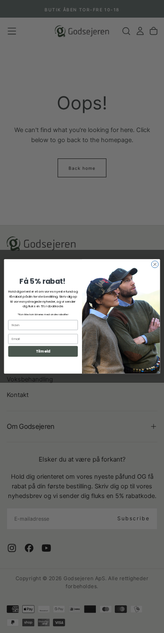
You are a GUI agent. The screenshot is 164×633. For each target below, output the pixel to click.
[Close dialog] (155, 264)
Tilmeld (43, 351)
